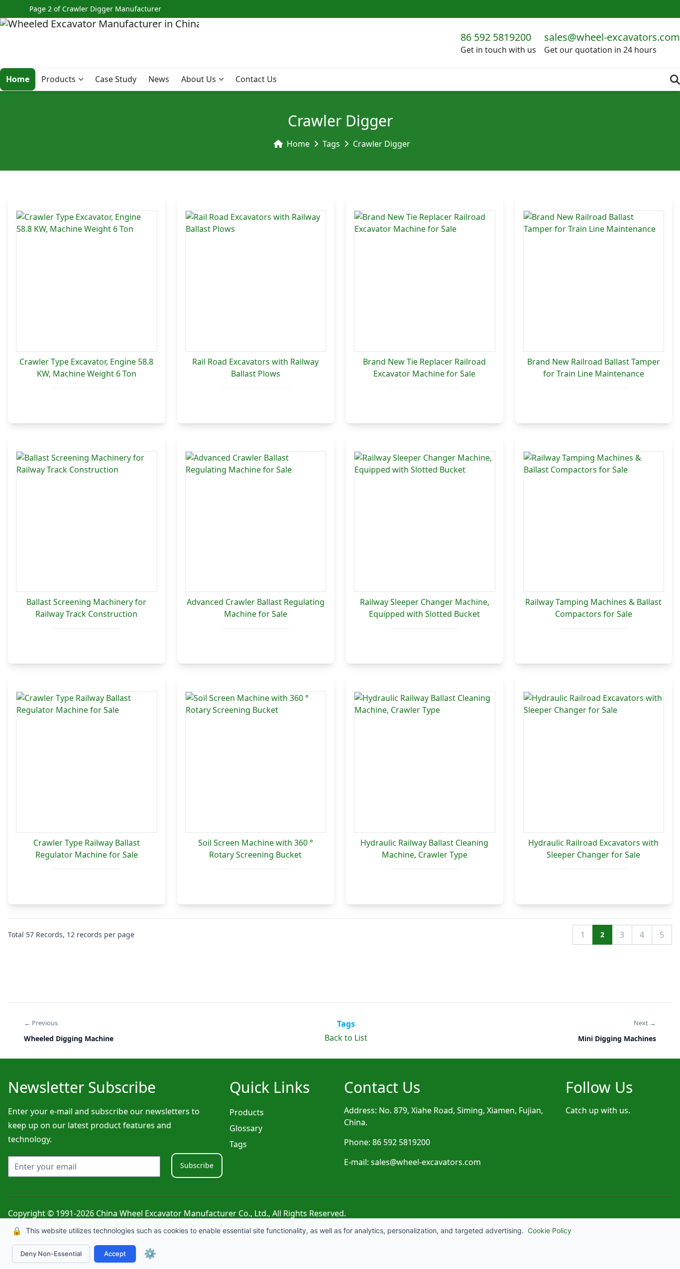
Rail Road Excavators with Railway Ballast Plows (255, 367)
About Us (198, 79)
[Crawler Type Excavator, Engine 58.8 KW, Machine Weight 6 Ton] (86, 281)
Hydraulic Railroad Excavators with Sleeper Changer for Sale (593, 848)
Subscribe (197, 1165)
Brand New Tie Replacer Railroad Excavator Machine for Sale (424, 367)
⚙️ (150, 1254)
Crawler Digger (381, 143)
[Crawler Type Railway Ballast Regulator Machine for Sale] (86, 762)
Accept (115, 1254)
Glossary (245, 1128)
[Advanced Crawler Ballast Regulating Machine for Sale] (256, 521)
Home (17, 79)
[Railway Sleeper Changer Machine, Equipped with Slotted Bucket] (424, 521)
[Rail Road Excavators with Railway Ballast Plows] (256, 281)
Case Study (115, 79)
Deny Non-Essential (51, 1254)
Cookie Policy (549, 1230)
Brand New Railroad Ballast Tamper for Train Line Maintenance (593, 367)
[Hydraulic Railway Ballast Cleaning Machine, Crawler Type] (424, 762)
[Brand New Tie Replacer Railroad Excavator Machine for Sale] (424, 281)
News (158, 79)
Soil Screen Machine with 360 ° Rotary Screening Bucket (255, 848)
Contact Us (256, 79)
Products (58, 79)
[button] (83, 79)
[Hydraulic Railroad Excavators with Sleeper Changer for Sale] (594, 762)
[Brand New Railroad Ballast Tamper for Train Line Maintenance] (594, 281)
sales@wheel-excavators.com (612, 37)
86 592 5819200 (495, 37)
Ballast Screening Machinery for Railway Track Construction (86, 607)
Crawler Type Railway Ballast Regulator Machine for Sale (86, 848)
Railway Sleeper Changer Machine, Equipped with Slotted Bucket (424, 607)
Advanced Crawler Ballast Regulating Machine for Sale (256, 607)
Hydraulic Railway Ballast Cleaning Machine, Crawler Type (424, 848)
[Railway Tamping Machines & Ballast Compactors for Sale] (594, 521)
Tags (331, 143)
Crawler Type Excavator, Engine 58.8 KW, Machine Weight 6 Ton (86, 367)
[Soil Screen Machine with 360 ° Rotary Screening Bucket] (256, 762)
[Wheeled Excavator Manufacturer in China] (99, 43)
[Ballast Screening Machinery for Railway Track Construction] (86, 521)
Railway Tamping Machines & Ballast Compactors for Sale (593, 607)
